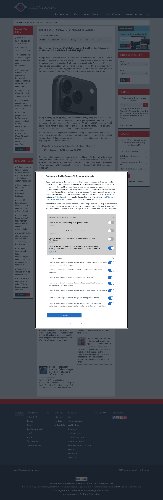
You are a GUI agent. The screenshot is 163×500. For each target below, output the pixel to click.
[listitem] (81, 217)
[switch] (111, 222)
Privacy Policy (95, 324)
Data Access (81, 324)
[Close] (123, 176)
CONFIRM (64, 315)
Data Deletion (68, 324)
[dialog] (81, 250)
